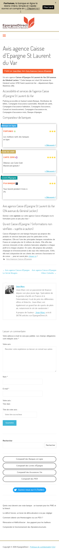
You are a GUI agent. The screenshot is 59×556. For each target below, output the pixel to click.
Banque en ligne (9, 126)
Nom (5, 377)
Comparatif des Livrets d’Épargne (29, 466)
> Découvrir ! (50, 145)
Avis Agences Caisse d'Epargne (38, 71)
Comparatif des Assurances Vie (29, 472)
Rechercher (7, 441)
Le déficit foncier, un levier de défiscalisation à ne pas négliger (27, 513)
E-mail (6, 389)
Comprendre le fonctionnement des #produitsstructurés (24, 527)
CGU (53, 547)
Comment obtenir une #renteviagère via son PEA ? (23, 518)
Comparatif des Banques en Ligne (29, 459)
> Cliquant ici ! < (30, 10)
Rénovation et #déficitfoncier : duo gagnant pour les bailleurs (27, 522)
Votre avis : (7, 401)
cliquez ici (32, 256)
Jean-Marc (17, 71)
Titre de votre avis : (10, 410)
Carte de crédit (8, 152)
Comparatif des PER (29, 479)
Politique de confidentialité (40, 547)
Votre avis (7, 344)
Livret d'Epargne (9, 178)
